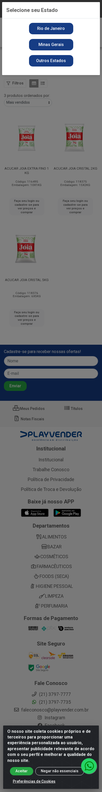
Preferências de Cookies (34, 781)
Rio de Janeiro (51, 28)
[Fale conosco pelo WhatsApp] (89, 766)
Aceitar (21, 771)
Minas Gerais (51, 44)
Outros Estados (51, 60)
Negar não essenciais (59, 771)
